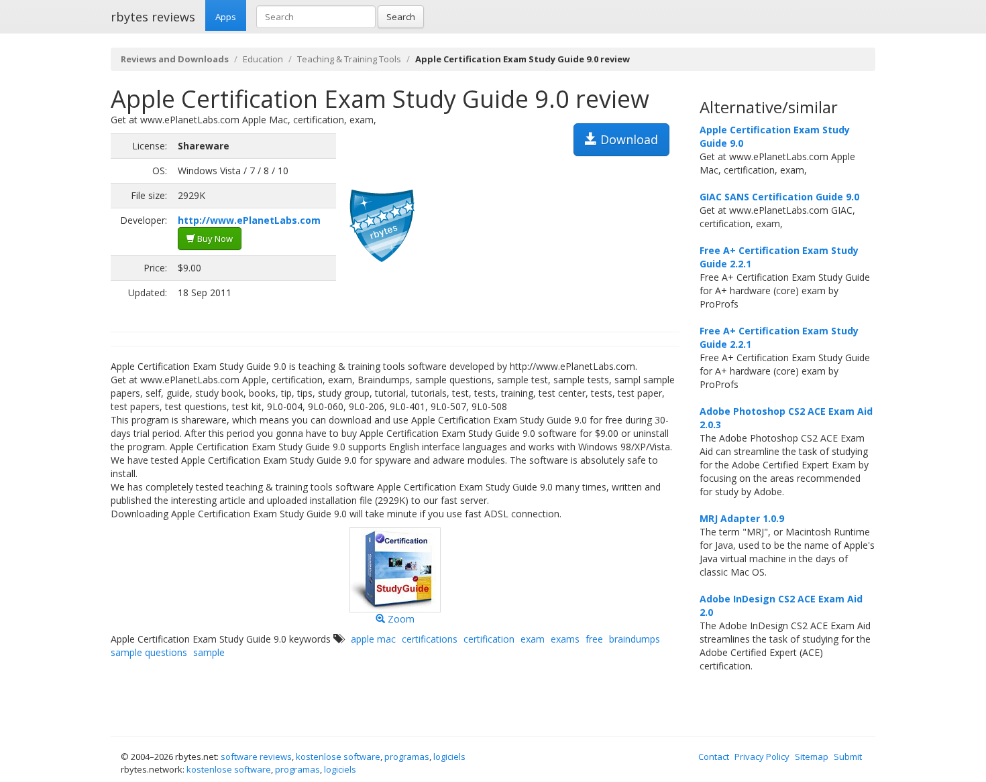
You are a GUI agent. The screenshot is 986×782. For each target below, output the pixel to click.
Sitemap (811, 757)
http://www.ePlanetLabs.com (249, 220)
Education (263, 59)
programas (406, 757)
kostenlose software (338, 757)
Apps (225, 17)
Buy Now (214, 239)
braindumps (634, 639)
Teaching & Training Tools (349, 59)
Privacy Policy (761, 757)
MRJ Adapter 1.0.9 (742, 518)
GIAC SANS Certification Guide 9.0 (779, 196)
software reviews (256, 757)
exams (565, 639)
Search (400, 17)
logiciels (449, 757)
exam (533, 639)
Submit (848, 757)
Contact (713, 757)
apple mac (373, 639)
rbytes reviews (153, 17)
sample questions (149, 652)
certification (488, 639)
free (594, 639)
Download (627, 139)
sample (209, 652)
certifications (429, 639)
